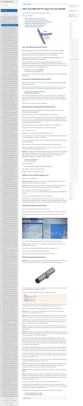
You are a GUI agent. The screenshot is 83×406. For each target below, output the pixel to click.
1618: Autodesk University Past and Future (74, 177)
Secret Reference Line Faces (8, 116)
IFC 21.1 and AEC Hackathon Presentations (10, 303)
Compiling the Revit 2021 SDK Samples (10, 279)
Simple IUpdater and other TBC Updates (10, 347)
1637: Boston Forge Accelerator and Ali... (74, 149)
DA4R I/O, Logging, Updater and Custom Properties (10, 272)
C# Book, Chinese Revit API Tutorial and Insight (10, 221)
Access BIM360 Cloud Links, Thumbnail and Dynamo (10, 122)
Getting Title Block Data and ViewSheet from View (10, 235)
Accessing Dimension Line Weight (9, 44)
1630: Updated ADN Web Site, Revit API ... (74, 159)
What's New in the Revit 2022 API (9, 390)
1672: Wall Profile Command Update (74, 97)
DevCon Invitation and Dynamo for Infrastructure (10, 188)
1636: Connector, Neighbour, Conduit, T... (74, 150)
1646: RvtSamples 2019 (73, 136)
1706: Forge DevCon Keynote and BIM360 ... (74, 47)
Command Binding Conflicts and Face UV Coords (10, 254)
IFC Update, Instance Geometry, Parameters (10, 141)
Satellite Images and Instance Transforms (10, 258)
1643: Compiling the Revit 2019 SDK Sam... (74, 140)
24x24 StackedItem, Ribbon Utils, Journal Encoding (10, 240)
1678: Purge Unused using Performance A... (74, 88)
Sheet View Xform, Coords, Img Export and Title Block (10, 359)
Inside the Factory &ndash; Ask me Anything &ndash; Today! (10, 318)
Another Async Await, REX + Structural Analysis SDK (10, 246)
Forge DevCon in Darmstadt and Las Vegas (10, 17)
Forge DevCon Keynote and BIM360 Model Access (10, 38)
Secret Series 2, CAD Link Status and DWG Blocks (10, 182)
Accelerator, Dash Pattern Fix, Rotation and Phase (10, 128)
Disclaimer (11, 402)
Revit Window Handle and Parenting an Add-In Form (10, 30)
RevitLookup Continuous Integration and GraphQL (10, 310)
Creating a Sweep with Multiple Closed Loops (10, 65)
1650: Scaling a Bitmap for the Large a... (74, 130)
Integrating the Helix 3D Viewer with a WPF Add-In (10, 200)
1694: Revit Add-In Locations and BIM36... (74, 65)
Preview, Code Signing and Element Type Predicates (10, 314)
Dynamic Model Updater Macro (8, 184)
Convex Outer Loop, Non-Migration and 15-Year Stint (10, 277)
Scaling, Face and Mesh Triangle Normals (10, 77)
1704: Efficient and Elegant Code (74, 50)
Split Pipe (4, 248)
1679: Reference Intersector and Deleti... (74, 87)
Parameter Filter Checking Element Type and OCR (10, 363)
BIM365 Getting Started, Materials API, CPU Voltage (10, 133)
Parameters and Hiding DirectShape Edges (10, 155)
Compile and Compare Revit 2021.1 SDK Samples (10, 308)
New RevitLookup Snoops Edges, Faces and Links (10, 52)
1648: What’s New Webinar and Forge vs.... (74, 133)
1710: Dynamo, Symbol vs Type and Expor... (74, 41)
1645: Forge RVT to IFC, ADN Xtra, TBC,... (74, 137)
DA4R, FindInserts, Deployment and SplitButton (10, 215)
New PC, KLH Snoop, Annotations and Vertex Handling (10, 139)
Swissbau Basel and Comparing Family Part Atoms (10, 219)
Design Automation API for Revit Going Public (10, 186)
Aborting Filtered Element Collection (9, 60)
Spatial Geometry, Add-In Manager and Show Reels (10, 106)
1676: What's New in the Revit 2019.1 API (74, 91)
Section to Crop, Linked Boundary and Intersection (10, 295)
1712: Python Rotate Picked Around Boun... (74, 38)
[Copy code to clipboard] (66, 296)
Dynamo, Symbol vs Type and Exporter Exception (10, 42)
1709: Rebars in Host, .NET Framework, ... (74, 43)
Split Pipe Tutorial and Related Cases (9, 287)
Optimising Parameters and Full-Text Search (10, 316)
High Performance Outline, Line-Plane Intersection (10, 326)
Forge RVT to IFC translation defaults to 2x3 (36, 23)
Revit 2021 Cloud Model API (8, 262)
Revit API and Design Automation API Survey (10, 145)
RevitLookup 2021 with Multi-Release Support (10, 264)
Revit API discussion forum (52, 57)
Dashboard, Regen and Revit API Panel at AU (10, 32)
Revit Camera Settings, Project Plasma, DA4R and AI (10, 126)
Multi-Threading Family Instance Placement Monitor (10, 238)
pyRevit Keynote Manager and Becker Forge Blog (10, 48)
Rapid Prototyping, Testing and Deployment (10, 108)
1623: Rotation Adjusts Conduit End (74, 170)
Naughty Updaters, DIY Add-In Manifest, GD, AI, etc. (10, 373)
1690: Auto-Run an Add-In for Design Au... (74, 71)
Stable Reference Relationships (8, 62)
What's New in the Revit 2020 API (9, 93)
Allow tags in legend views (31, 159)
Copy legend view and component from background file (38, 21)
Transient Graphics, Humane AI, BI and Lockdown (10, 353)
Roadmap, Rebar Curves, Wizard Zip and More (10, 135)
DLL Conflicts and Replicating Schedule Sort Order (10, 198)
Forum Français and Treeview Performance (10, 69)
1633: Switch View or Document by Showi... (74, 155)
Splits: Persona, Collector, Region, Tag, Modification (10, 365)
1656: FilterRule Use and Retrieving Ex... (74, 121)
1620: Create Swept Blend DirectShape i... (74, 174)
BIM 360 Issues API (6, 21)
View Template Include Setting (8, 27)
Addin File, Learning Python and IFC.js (9, 371)
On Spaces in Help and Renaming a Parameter (10, 320)
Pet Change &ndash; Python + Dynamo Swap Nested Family (10, 178)
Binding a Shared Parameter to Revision (10, 83)
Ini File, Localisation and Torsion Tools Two (10, 233)
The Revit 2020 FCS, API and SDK (9, 89)
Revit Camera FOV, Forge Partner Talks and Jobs (10, 273)
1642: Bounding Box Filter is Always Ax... (74, 142)
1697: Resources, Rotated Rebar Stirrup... (74, 60)
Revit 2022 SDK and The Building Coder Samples (10, 388)
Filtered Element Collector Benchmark (9, 112)
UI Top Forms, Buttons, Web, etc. (8, 172)
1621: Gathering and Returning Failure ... (74, 173)
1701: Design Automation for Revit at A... (74, 54)
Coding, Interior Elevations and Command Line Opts (10, 244)
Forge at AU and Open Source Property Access (10, 351)
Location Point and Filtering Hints (9, 102)
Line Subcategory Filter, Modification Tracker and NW (10, 349)
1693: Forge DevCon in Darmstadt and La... (74, 66)
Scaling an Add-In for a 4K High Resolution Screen (10, 167)
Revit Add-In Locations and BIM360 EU (10, 19)
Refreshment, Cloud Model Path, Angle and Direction (10, 394)
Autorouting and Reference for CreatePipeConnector (10, 256)
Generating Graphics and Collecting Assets (10, 190)
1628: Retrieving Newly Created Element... (74, 162)
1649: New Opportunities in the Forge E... (74, 131)
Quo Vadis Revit (5, 322)
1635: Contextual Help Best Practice (74, 152)
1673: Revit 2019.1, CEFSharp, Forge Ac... (74, 96)
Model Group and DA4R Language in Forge (10, 369)
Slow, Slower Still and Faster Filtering (9, 85)
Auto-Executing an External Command (9, 151)
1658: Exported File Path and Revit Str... (74, 118)
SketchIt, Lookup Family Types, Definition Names (10, 124)
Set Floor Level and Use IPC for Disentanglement (10, 87)
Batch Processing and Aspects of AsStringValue (10, 97)
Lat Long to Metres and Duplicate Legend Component (10, 237)
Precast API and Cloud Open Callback (9, 114)
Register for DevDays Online (8, 67)
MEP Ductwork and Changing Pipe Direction (10, 143)
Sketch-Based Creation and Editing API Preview (10, 357)
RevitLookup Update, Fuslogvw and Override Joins (10, 396)
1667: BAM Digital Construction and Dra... (74, 105)
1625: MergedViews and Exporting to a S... (74, 167)
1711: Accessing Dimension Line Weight (74, 40)
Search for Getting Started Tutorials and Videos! (10, 231)
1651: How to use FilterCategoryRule (74, 128)
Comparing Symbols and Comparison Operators (10, 209)
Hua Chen (27, 50)
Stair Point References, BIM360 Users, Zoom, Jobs (10, 260)
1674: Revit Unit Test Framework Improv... (74, 94)
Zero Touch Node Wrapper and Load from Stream (10, 147)
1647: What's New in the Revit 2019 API (74, 134)
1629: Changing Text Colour (74, 161)
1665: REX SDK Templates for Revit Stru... (74, 108)
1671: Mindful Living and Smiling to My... (74, 99)
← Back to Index (27, 4)
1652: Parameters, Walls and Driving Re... (74, 127)
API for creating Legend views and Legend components (38, 166)
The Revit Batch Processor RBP (8, 202)
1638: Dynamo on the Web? (74, 147)
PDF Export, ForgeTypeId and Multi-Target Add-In (10, 384)
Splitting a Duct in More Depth (8, 252)
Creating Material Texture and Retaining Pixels (10, 291)
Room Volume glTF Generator (8, 132)
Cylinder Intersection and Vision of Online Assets (10, 163)
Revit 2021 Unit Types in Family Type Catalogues (10, 268)
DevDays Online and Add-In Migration (9, 227)
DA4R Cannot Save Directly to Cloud (9, 338)
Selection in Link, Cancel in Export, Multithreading (10, 299)
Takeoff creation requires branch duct (34, 26)
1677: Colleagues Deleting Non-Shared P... (74, 90)
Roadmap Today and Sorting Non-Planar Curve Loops (10, 392)
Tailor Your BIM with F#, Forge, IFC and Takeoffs (10, 25)
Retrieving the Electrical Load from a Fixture (10, 203)
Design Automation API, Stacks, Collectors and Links (10, 205)
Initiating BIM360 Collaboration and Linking (10, 192)
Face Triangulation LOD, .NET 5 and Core (10, 361)
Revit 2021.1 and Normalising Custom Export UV (10, 301)
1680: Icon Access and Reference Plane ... (74, 85)
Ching (23, 50)
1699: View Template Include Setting (74, 57)
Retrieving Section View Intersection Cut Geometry (10, 118)
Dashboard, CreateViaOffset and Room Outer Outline (10, 213)
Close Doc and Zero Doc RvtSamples (9, 95)
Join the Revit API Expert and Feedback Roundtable (10, 340)
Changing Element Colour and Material (10, 289)
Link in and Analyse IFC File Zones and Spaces (10, 58)
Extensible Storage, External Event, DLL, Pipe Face (10, 174)
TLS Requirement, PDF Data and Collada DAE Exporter (10, 161)
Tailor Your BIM (60, 50)
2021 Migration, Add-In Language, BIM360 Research (10, 270)
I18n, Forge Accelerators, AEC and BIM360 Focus (10, 355)
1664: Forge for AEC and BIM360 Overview (74, 109)
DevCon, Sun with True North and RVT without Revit (10, 170)
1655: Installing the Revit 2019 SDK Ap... (74, 122)
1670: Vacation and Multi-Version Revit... (74, 100)
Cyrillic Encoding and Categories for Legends (10, 305)
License (6, 402)
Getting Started (13, 400)
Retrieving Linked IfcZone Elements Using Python (10, 50)
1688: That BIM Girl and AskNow (74, 74)
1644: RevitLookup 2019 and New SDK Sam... (74, 139)
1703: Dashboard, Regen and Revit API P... (74, 51)
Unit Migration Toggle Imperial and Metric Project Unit (10, 217)
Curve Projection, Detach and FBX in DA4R (10, 196)
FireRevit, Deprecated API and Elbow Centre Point (10, 330)
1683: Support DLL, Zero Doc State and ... (74, 81)
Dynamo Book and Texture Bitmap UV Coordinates (10, 345)
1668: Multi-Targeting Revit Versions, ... (74, 103)
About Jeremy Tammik (9, 398)
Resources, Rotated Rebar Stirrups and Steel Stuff (10, 23)
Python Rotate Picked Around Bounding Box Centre (10, 46)
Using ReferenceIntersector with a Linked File (10, 283)
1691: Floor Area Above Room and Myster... (74, 69)
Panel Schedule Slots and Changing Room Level (10, 250)
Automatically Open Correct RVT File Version (10, 285)
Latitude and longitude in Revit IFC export (35, 25)
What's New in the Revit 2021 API (9, 266)
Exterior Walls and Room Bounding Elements (10, 375)
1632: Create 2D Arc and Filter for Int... (74, 156)
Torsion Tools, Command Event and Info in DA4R (10, 223)
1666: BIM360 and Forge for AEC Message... (74, 106)
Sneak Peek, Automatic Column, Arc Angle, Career (10, 380)
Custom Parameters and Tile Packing (9, 312)
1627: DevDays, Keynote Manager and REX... (74, 164)
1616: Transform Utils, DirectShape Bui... (74, 180)
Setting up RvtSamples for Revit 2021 (9, 281)
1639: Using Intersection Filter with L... (74, 146)
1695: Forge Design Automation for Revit (74, 63)
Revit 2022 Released (6, 382)
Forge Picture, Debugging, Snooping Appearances (10, 79)
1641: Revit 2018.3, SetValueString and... (74, 143)
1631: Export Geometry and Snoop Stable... (74, 158)
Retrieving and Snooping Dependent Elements (10, 75)
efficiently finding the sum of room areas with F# (34, 59)
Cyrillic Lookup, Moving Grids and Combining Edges (10, 207)
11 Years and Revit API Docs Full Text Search (10, 149)
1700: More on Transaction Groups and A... (74, 56)
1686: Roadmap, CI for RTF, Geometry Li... (74, 77)
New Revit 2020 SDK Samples (8, 100)
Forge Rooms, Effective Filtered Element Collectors (10, 211)
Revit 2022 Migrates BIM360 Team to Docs (10, 386)
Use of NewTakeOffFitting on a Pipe (33, 394)
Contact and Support (5, 400)
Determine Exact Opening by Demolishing (10, 81)
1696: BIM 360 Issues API (73, 62)
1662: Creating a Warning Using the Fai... (74, 112)
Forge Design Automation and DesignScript (10, 324)
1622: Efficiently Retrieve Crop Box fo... (74, 171)
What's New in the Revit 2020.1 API (9, 168)
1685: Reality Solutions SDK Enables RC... (74, 78)
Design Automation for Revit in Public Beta (10, 56)
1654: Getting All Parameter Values (74, 124)
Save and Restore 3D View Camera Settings (10, 328)
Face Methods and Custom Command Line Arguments (10, 54)
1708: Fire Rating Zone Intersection (74, 44)
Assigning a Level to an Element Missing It (10, 73)
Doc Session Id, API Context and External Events (10, 336)
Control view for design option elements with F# (36, 20)
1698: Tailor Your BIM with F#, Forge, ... (74, 59)
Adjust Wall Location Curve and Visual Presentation (10, 242)
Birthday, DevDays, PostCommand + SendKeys (10, 367)
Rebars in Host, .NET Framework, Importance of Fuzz (10, 40)
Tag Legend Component (31, 160)
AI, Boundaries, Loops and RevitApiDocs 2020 (10, 104)
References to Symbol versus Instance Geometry (10, 275)
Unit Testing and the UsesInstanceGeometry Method (10, 225)
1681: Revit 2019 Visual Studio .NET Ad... (74, 84)
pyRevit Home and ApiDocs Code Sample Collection (10, 165)
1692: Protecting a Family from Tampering (74, 68)
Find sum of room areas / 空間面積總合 (34, 69)
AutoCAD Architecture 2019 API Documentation (10, 36)
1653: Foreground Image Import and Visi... (74, 125)
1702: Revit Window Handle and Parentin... (74, 53)
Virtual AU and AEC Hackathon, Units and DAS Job (10, 297)
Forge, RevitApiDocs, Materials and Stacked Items (10, 378)
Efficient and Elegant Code (7, 34)
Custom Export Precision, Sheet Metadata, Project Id (10, 334)
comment (60, 110)
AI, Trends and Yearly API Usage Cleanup (10, 71)
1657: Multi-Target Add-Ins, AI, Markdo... (74, 119)
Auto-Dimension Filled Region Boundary (10, 137)
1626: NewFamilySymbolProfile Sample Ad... (74, 165)
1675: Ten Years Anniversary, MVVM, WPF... (74, 93)
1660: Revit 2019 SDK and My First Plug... (74, 115)
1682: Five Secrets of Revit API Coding (74, 82)
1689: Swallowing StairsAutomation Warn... (74, 72)
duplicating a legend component (30, 112)
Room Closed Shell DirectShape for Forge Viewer (10, 130)
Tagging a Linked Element (7, 110)
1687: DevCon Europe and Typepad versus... (74, 75)
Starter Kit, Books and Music (8, 180)
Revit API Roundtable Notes (8, 343)
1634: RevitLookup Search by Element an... (74, 153)
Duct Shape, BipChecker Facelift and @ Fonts (10, 293)
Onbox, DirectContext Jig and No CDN (10, 332)
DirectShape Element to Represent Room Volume (10, 120)
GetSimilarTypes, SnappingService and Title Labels (10, 157)
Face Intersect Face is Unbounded (9, 153)
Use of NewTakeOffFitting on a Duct (33, 393)
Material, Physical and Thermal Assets (10, 194)
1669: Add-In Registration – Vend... (74, 102)
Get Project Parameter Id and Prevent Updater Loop (10, 176)
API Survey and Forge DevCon (8, 159)
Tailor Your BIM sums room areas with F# (35, 18)
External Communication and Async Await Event (10, 229)
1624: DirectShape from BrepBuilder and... (74, 168)
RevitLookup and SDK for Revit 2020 (9, 91)
